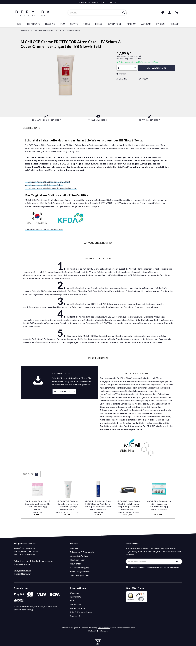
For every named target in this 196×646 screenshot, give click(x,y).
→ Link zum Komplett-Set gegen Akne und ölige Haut (51, 188)
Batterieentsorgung (79, 567)
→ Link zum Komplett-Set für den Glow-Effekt (47, 181)
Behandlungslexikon (80, 571)
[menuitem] (97, 12)
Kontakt (74, 548)
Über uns (74, 593)
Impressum (75, 596)
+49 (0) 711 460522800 (25, 548)
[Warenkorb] (178, 12)
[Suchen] (124, 12)
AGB (72, 600)
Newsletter (75, 563)
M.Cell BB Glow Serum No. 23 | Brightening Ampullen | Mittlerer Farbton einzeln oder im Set (128, 504)
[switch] (141, 599)
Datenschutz (76, 604)
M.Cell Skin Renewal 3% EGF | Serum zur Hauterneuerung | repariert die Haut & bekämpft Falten (159, 504)
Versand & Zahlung (79, 556)
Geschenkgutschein (79, 575)
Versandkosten (104, 628)
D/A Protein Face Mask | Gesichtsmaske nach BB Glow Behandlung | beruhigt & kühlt (37, 504)
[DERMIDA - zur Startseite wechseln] (32, 15)
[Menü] (145, 592)
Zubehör (30, 474)
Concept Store (77, 616)
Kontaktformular (22, 573)
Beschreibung (31, 128)
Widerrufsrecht (77, 608)
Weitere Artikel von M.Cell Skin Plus (45, 229)
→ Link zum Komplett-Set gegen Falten (44, 185)
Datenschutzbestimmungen (148, 567)
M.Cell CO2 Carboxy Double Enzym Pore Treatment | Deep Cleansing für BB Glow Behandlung (67, 504)
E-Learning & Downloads (82, 552)
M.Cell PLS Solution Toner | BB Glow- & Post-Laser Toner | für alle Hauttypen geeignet (98, 504)
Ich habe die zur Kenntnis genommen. (153, 567)
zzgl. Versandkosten (133, 59)
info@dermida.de (22, 570)
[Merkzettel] (163, 12)
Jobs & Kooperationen (81, 612)
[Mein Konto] (170, 12)
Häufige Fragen (77, 559)
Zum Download (62, 392)
